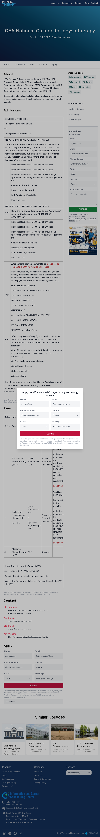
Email (54, 399)
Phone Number (27, 410)
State (23, 422)
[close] (80, 391)
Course (55, 410)
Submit (50, 433)
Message (56, 422)
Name (23, 399)
